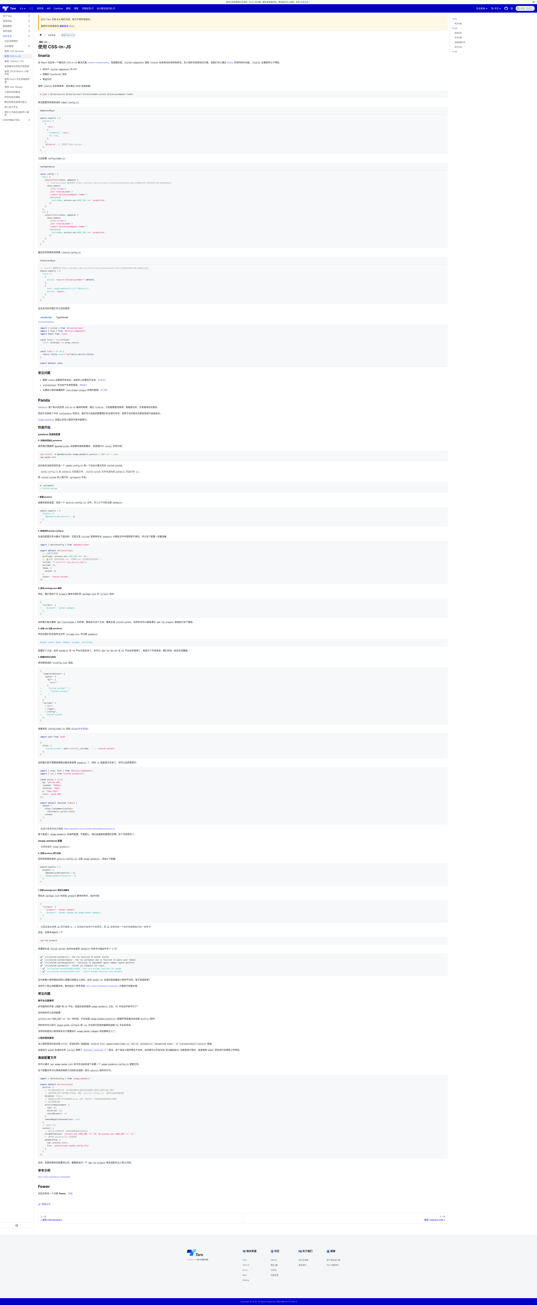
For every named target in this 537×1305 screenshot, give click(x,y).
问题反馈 (86, 8)
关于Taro (7, 16)
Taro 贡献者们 (333, 1265)
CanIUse (58, 8)
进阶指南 (7, 31)
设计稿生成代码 (104, 8)
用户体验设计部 (333, 1260)
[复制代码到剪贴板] (444, 94)
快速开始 (7, 21)
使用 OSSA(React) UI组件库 (16, 72)
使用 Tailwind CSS (13, 61)
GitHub (274, 1260)
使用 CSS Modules (14, 51)
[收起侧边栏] (17, 1225)
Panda (454, 28)
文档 (31, 8)
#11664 (101, 380)
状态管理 (8, 46)
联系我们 (302, 1265)
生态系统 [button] (480, 8)
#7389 (104, 390)
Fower (454, 52)
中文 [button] (496, 8)
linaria (230, 62)
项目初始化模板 (12, 97)
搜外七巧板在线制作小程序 (16, 113)
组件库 (40, 8)
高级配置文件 (459, 42)
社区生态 (7, 36)
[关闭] (533, 2)
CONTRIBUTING (11, 120)
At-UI (245, 1270)
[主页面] (40, 35)
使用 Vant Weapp (13, 87)
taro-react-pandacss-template (102, 985)
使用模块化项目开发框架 (16, 66)
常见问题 (458, 24)
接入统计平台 (11, 107)
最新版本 (64, 26)
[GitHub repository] (506, 8)
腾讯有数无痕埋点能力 (15, 102)
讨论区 (273, 1270)
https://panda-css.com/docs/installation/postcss (89, 828)
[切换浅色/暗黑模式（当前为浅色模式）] (511, 8)
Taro (245, 1260)
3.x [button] (21, 8)
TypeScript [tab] (62, 317)
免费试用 (304, 2)
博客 (76, 8)
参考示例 (458, 47)
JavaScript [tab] (46, 317)
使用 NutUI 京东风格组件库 (17, 80)
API (48, 8)
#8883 (83, 385)
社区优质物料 (11, 41)
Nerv (245, 1275)
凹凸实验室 (303, 1260)
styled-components (98, 62)
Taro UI (246, 1265)
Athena (246, 1280)
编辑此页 (46, 1204)
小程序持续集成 (12, 92)
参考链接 (82, 728)
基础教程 (7, 26)
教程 (68, 8)
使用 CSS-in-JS (12, 56)
